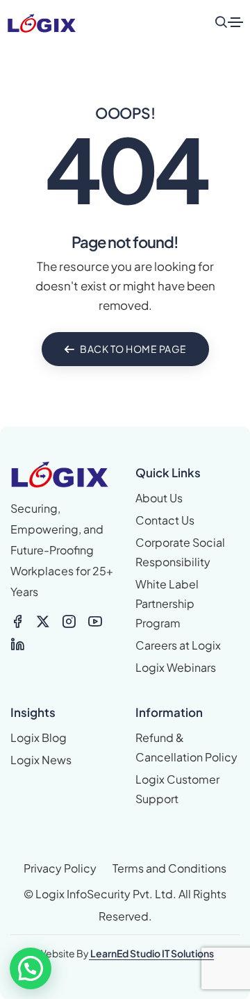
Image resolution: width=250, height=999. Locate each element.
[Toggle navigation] (235, 22)
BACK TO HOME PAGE (133, 348)
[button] (30, 968)
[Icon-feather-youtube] (95, 622)
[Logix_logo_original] (41, 21)
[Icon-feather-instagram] (69, 622)
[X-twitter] (43, 622)
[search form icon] (221, 22)
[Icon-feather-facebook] (17, 622)
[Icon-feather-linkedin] (17, 644)
